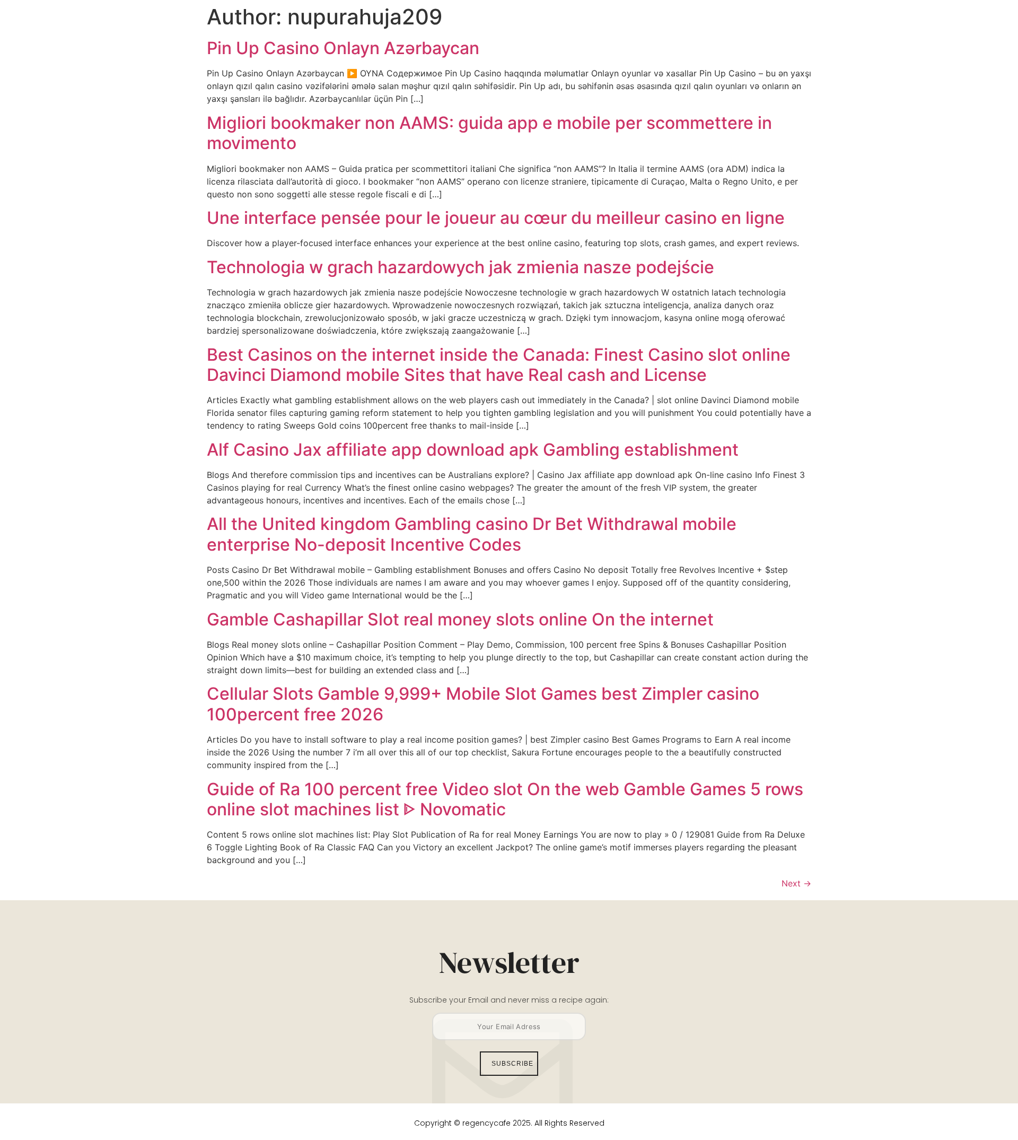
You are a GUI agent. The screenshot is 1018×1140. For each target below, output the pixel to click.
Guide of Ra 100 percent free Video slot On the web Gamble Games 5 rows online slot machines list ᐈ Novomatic (505, 799)
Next (796, 883)
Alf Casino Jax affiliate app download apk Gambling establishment (473, 449)
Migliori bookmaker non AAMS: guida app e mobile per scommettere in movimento (489, 132)
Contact (714, 34)
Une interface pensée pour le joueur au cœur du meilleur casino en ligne (496, 217)
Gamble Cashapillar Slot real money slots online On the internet (460, 619)
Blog (669, 34)
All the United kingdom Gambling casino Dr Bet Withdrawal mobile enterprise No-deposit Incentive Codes (471, 534)
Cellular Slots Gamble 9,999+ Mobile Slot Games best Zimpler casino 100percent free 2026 (483, 703)
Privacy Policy (782, 34)
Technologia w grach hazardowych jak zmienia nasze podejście (460, 267)
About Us (621, 34)
